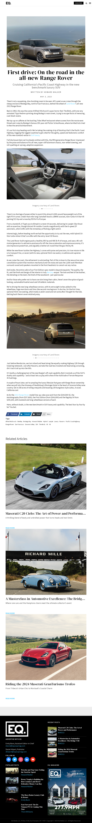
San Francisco (19, 424)
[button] (9, 177)
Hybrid (45, 421)
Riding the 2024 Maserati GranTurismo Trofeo (67, 750)
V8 (50, 424)
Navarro (62, 421)
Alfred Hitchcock (11, 421)
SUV (37, 424)
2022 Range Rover (22, 395)
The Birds (42, 424)
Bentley (50, 272)
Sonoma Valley (29, 424)
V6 (47, 424)
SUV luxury (35, 135)
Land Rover (70, 103)
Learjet (51, 421)
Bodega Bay (27, 421)
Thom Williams (27, 812)
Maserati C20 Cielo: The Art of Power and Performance (70, 729)
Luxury (56, 421)
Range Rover (10, 424)
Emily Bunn (25, 800)
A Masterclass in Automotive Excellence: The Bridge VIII (69, 740)
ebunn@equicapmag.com (15, 746)
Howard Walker (37, 421)
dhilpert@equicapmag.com (16, 752)
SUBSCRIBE (78, 3)
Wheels (61, 732)
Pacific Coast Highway (73, 421)
